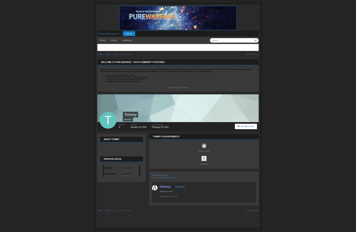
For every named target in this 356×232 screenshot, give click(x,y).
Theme (166, 218)
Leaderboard (127, 40)
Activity (114, 40)
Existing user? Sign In (109, 34)
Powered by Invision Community (178, 223)
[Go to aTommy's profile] (155, 188)
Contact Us (178, 218)
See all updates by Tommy (164, 177)
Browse (103, 40)
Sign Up (129, 34)
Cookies (189, 218)
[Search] (256, 40)
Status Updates (243, 40)
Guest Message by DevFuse (178, 88)
